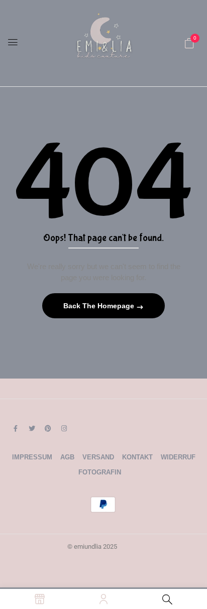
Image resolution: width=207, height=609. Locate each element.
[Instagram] (64, 428)
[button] (189, 43)
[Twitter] (32, 428)
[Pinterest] (48, 428)
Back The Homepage (99, 306)
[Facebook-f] (16, 428)
